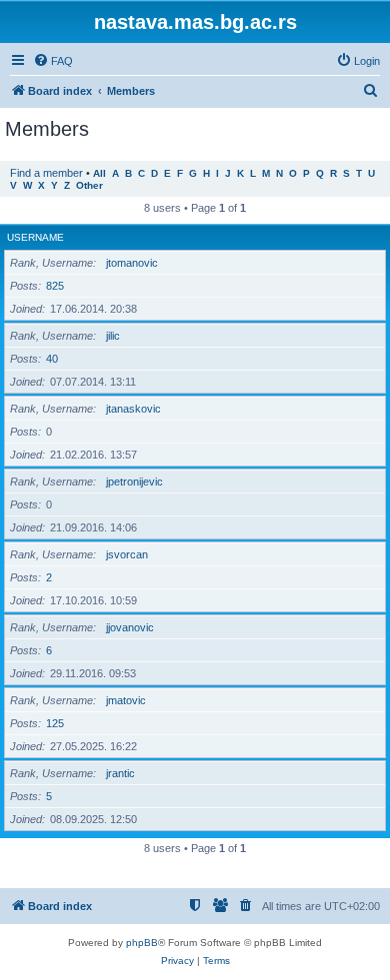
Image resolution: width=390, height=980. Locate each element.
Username (35, 237)
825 (55, 286)
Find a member (46, 173)
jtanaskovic (133, 409)
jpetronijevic (134, 482)
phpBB (142, 942)
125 (55, 723)
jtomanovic (132, 263)
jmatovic (126, 700)
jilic (113, 336)
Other (89, 185)
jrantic (120, 773)
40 (52, 359)
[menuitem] (53, 61)
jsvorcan (127, 554)
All (99, 173)
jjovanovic (130, 627)
